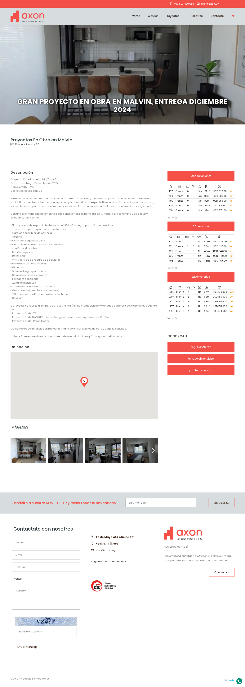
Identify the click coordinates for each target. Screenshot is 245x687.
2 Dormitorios (201, 277)
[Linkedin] (222, 4)
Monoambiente (201, 176)
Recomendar (203, 370)
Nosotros (197, 16)
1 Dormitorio (201, 226)
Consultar (204, 347)
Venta (136, 16)
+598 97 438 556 (107, 544)
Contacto (217, 16)
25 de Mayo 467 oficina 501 (115, 537)
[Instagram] (227, 4)
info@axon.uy (105, 550)
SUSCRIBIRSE (221, 503)
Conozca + (221, 572)
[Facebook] (232, 4)
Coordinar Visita (203, 359)
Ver (231, 191)
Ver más (172, 217)
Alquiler (153, 16)
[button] (153, 450)
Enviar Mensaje (27, 647)
